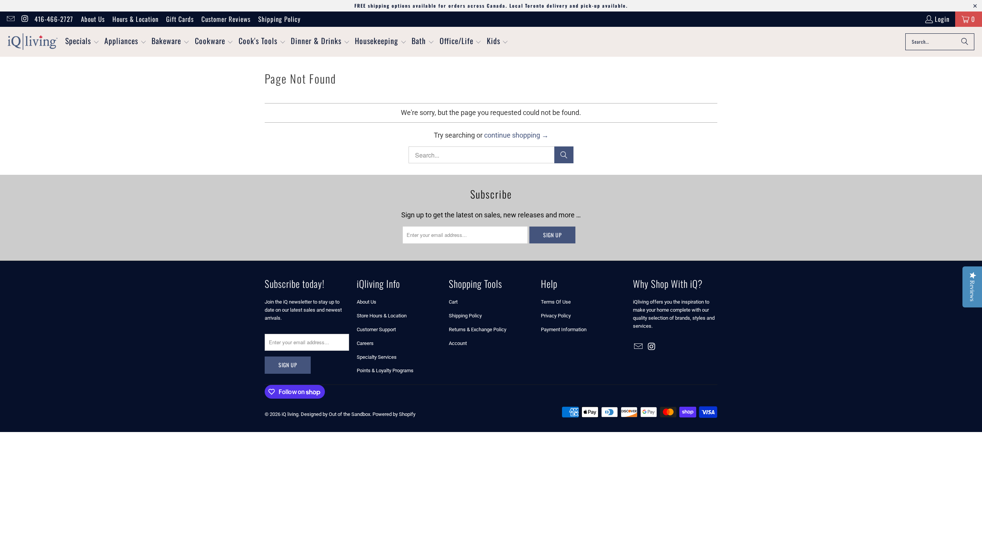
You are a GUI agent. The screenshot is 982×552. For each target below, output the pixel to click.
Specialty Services (377, 357)
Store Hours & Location (382, 316)
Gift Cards (180, 19)
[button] (82, 42)
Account (458, 343)
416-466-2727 (54, 19)
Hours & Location (135, 19)
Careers (365, 343)
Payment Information (564, 329)
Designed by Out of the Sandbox (335, 414)
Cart (453, 302)
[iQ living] (33, 41)
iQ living (290, 414)
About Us (93, 19)
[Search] (964, 41)
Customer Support (376, 329)
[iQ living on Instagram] (24, 19)
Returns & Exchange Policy (477, 329)
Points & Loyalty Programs (385, 370)
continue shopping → (516, 135)
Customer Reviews (225, 19)
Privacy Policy (556, 316)
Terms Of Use (556, 302)
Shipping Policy (279, 19)
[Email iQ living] (10, 19)
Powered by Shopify (393, 414)
